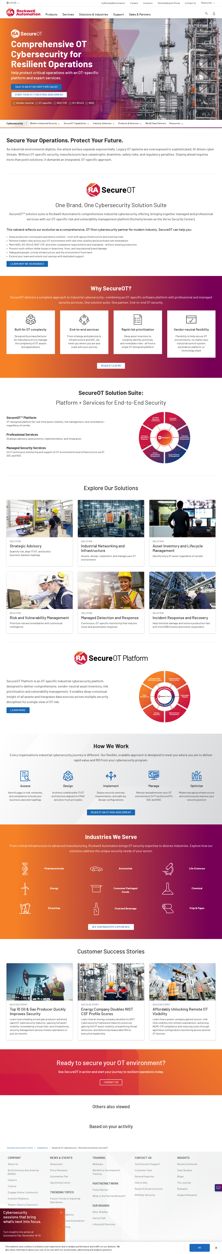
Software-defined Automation (67, 1221)
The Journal (184, 1182)
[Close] (216, 1248)
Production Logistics (62, 1214)
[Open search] (206, 13)
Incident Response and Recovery (168, 573)
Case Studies (184, 1170)
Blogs (180, 1176)
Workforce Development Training (106, 1172)
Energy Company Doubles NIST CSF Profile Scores (106, 965)
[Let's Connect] (218, 1187)
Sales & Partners (140, 14)
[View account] (214, 13)
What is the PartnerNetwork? (108, 1196)
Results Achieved (187, 1164)
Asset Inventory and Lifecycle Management (173, 501)
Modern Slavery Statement (23, 1205)
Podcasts (182, 1189)
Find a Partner (100, 1190)
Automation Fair (59, 1176)
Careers (12, 1180)
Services (68, 14)
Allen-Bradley (100, 1212)
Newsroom (56, 1164)
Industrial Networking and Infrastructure (101, 501)
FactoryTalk (99, 1218)
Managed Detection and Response (97, 573)
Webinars (97, 1164)
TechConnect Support (147, 1164)
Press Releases (59, 1170)
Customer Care (143, 1170)
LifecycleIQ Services (103, 1224)
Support (118, 14)
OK (199, 1248)
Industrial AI (57, 1208)
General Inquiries (144, 1176)
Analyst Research (187, 1195)
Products (51, 14)
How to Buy (141, 1182)
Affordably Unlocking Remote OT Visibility (172, 965)
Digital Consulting (60, 1227)
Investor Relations (18, 1198)
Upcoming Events (60, 1182)
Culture (12, 1186)
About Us (13, 1164)
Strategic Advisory (17, 501)
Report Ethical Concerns (149, 1189)
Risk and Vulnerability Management (26, 573)
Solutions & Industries (93, 14)
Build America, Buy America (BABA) (23, 1172)
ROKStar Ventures (145, 1195)
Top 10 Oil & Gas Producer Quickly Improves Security (36, 965)
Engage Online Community (23, 1192)
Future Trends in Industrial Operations (65, 1200)
